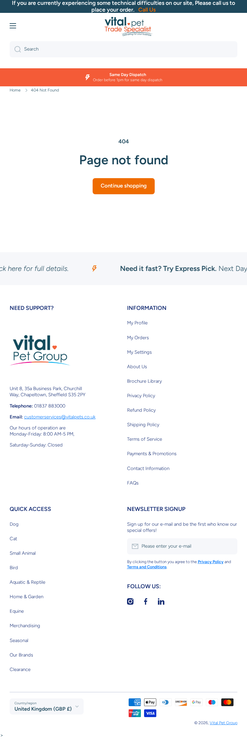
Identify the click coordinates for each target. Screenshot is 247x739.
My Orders (138, 338)
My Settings (139, 352)
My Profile (137, 323)
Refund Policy (141, 410)
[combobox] (123, 49)
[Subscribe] (229, 546)
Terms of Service (144, 439)
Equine (17, 611)
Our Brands (21, 655)
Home (15, 90)
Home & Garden (26, 597)
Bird (14, 568)
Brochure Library (144, 381)
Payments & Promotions (152, 453)
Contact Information (148, 468)
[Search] (15, 49)
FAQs (133, 483)
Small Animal (23, 553)
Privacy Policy (141, 395)
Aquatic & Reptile (27, 582)
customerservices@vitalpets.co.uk (60, 417)
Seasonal (19, 640)
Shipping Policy (143, 424)
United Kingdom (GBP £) (43, 709)
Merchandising (25, 626)
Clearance (20, 669)
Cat (13, 539)
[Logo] (129, 26)
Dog (14, 524)
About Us (137, 367)
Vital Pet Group (223, 722)
